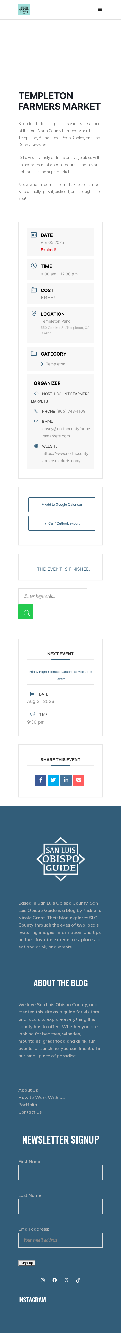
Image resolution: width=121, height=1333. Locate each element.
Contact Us (30, 1112)
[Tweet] (53, 780)
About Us (28, 1090)
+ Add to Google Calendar (62, 504)
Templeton (55, 363)
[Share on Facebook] (40, 780)
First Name (29, 1161)
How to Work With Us (41, 1097)
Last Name (29, 1195)
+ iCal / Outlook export (62, 523)
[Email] (78, 780)
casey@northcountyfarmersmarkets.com (66, 432)
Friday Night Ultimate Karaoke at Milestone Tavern (60, 675)
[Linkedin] (66, 780)
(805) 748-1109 (71, 411)
